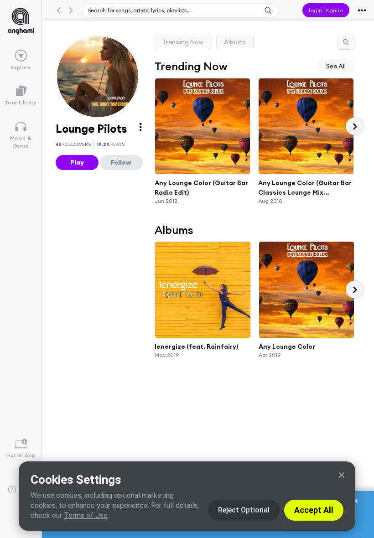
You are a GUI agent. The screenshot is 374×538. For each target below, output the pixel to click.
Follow (121, 162)
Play (77, 162)
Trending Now (183, 42)
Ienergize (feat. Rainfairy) (196, 346)
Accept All (313, 510)
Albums (235, 42)
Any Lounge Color (287, 346)
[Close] (341, 475)
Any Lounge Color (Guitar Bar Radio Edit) (201, 188)
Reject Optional (244, 510)
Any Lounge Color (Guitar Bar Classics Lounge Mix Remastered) (305, 188)
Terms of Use (86, 515)
